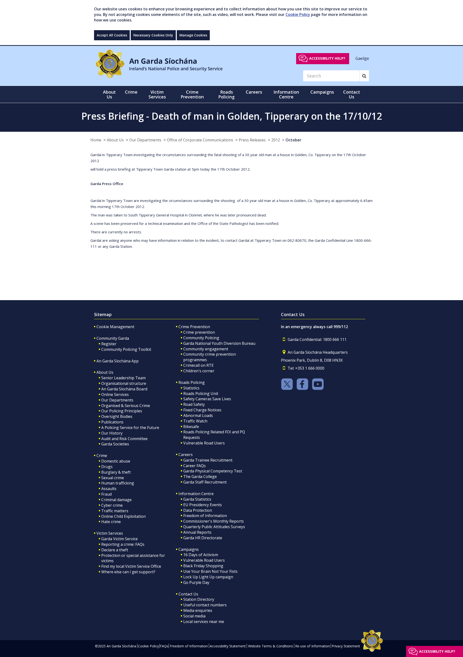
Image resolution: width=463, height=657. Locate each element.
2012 (275, 140)
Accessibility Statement (228, 646)
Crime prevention (199, 332)
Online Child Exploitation (123, 516)
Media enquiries (197, 610)
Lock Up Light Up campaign (208, 577)
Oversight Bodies (116, 416)
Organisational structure (123, 383)
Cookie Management (115, 326)
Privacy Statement (346, 646)
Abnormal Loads (198, 415)
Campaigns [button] (322, 92)
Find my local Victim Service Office (131, 566)
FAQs (164, 646)
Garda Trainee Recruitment (207, 460)
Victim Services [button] (157, 94)
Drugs (107, 466)
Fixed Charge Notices (202, 410)
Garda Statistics (197, 499)
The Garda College (200, 476)
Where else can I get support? (128, 571)
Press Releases (252, 140)
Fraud (106, 494)
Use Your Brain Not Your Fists (210, 571)
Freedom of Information (205, 515)
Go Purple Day (196, 582)
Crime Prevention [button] (192, 94)
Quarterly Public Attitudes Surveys (214, 526)
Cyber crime (112, 505)
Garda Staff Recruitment (205, 482)
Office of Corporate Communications (200, 140)
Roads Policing (191, 382)
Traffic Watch (195, 421)
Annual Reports (197, 532)
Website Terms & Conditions (270, 646)
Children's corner (198, 370)
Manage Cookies (193, 35)
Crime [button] (131, 92)
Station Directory (198, 599)
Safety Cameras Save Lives (207, 398)
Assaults (108, 488)
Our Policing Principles (121, 411)
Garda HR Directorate (202, 537)
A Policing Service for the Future (130, 427)
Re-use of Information (312, 646)
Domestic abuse (115, 461)
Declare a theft (114, 550)
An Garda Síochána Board (124, 389)
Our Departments (145, 140)
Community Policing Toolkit (126, 349)
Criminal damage (116, 499)
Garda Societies (115, 444)
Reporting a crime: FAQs (122, 544)
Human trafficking (117, 483)
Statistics (191, 388)
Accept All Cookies (112, 35)
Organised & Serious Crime (125, 405)
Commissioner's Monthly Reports (213, 521)
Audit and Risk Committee (124, 438)
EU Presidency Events (202, 504)
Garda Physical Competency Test (212, 471)
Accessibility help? (327, 58)
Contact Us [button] (351, 94)
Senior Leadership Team (123, 377)
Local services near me (203, 621)
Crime (101, 455)
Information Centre (196, 493)
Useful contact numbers (205, 605)
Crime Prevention (194, 326)
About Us (115, 140)
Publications (112, 422)
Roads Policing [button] (226, 94)
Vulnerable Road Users (204, 443)
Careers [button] (254, 92)
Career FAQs (194, 465)
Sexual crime (112, 477)
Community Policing (201, 337)
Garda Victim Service (119, 538)
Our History (112, 433)
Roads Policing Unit (200, 393)
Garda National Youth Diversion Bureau (219, 343)
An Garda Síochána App (117, 361)
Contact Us (188, 594)
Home (95, 140)
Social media (194, 616)
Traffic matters (114, 510)
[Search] (364, 75)
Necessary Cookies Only (153, 35)
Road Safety (194, 404)
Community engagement (205, 349)
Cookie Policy (298, 14)
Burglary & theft (116, 472)
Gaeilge (362, 58)
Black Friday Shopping (203, 565)
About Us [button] (109, 94)
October (293, 140)
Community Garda (112, 338)
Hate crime (111, 521)
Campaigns (188, 549)
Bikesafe (191, 426)
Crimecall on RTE (198, 365)
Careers (185, 454)
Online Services (115, 394)
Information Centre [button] (286, 94)
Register (108, 343)
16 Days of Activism (200, 554)
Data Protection (197, 510)
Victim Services (109, 533)
